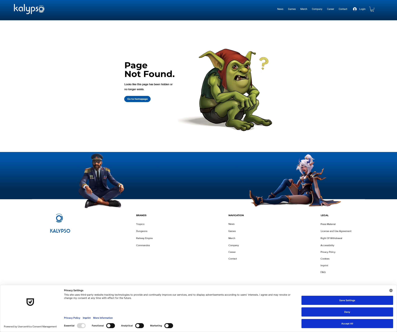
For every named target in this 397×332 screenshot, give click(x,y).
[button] (372, 9)
